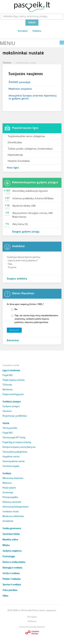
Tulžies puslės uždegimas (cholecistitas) (30, 148)
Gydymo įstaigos (11, 406)
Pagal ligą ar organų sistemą (17, 442)
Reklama (37, 31)
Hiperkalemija (15, 154)
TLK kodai (7, 385)
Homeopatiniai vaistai (14, 461)
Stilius (5, 596)
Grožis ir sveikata (11, 573)
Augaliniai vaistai (11, 456)
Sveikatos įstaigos (12, 401)
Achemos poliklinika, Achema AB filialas (33, 198)
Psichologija (9, 556)
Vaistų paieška (10, 428)
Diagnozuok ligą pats (13, 394)
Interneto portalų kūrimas (32, 627)
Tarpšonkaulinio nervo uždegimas (26, 136)
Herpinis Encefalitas (19, 161)
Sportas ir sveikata (12, 584)
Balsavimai (13, 340)
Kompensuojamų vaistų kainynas (19, 447)
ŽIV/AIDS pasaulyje (19, 82)
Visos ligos (13, 168)
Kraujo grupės (9, 488)
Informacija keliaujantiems (16, 507)
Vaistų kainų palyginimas (15, 452)
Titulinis (7, 62)
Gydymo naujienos (12, 551)
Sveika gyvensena (12, 528)
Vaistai (6, 423)
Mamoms (7, 483)
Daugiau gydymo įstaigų (25, 232)
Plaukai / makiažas (12, 579)
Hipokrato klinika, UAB (23, 206)
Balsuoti (14, 330)
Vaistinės (7, 411)
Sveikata (7, 473)
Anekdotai (8, 521)
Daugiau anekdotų (17, 279)
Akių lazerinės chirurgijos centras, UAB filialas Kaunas (32, 215)
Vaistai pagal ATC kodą (14, 437)
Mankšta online (10, 539)
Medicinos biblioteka (13, 516)
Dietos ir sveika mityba (14, 562)
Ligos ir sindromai (11, 370)
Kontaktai (22, 31)
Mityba (6, 545)
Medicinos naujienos (20, 89)
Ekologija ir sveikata (12, 568)
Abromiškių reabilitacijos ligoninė (30, 191)
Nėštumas (8, 389)
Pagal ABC (8, 375)
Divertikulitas (15, 142)
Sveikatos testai (11, 511)
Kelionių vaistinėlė (12, 502)
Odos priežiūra (10, 590)
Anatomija (8, 492)
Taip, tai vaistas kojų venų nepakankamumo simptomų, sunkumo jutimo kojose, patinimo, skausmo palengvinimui (36, 319)
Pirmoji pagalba (10, 497)
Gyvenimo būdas (11, 534)
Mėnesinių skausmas (13, 478)
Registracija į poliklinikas (15, 416)
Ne (16, 309)
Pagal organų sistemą (13, 380)
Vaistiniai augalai (11, 466)
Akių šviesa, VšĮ (20, 224)
